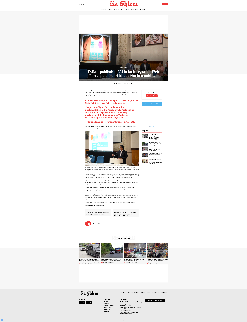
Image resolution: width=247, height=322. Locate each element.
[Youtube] (90, 302)
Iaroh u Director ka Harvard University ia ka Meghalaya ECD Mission (97, 213)
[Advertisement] (123, 24)
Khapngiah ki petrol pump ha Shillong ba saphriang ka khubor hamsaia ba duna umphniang (155, 155)
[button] (81, 4)
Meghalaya (123, 67)
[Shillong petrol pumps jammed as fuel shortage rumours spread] (145, 149)
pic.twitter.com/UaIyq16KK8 (111, 117)
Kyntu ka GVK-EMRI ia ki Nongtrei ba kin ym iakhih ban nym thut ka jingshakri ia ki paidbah (125, 214)
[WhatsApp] (156, 95)
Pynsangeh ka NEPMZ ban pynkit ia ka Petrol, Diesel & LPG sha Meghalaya (155, 144)
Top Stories (122, 305)
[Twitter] (150, 95)
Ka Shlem (118, 83)
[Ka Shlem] (88, 223)
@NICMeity (91, 117)
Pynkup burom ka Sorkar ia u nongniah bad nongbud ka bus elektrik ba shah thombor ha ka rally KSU (155, 161)
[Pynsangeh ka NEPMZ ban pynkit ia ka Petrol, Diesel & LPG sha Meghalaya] (145, 144)
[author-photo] (79, 263)
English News (122, 315)
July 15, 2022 (129, 121)
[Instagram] (83, 302)
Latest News (122, 310)
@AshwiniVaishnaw (118, 115)
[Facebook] (147, 95)
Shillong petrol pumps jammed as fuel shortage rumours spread (154, 149)
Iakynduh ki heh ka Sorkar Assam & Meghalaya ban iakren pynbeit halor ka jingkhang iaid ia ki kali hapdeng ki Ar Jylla (154, 137)
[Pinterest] (153, 95)
